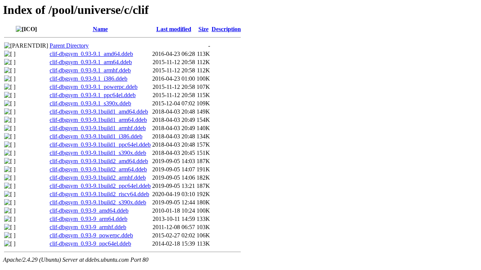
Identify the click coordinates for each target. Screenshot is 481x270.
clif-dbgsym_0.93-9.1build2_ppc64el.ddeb (100, 186)
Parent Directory (69, 45)
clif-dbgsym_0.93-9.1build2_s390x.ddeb (98, 202)
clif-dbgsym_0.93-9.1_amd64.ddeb (91, 54)
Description (226, 29)
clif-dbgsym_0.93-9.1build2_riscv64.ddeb (99, 194)
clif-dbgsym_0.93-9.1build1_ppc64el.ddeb (100, 144)
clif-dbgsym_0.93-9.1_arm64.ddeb (91, 62)
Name (100, 29)
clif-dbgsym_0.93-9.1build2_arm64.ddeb (98, 169)
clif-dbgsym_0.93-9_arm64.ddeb (88, 219)
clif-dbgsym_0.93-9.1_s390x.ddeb (90, 103)
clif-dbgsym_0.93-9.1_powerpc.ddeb (94, 87)
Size (203, 29)
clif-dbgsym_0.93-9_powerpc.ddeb (91, 235)
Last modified (173, 29)
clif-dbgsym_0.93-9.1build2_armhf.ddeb (98, 177)
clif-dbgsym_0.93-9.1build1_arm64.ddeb (98, 120)
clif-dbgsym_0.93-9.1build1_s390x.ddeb (98, 153)
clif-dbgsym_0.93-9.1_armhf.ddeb (90, 70)
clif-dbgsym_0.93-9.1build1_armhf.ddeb (98, 128)
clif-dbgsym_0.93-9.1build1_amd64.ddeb (99, 111)
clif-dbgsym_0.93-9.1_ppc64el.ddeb (93, 95)
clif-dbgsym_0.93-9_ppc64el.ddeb (90, 243)
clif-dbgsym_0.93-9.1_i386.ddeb (88, 78)
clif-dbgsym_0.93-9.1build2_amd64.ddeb (99, 161)
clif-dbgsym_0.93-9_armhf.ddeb (88, 227)
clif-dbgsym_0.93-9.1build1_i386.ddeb (96, 136)
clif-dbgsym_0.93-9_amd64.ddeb (89, 210)
